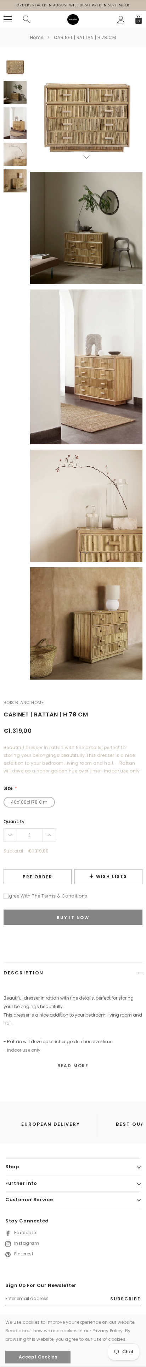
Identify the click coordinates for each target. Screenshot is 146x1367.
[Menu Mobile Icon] (8, 19)
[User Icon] (121, 19)
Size (10, 788)
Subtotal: (14, 851)
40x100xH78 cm (29, 802)
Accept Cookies (38, 1357)
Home (37, 37)
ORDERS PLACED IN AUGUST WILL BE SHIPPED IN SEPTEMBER (73, 5)
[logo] (73, 19)
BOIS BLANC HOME (24, 702)
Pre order (37, 877)
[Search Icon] (26, 19)
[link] (15, 65)
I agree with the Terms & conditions (46, 896)
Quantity (14, 821)
